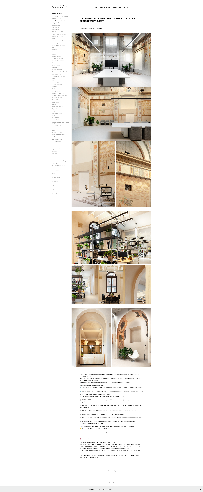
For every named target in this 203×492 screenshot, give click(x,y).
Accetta (103, 489)
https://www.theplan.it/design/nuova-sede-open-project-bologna (106, 414)
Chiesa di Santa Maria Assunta (59, 72)
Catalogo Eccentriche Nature (59, 95)
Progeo (53, 78)
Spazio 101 (54, 49)
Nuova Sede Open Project (58, 20)
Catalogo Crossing (56, 56)
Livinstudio (54, 151)
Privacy (53, 185)
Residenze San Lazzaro (57, 36)
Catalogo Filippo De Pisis (58, 93)
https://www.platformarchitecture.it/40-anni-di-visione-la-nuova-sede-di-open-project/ (112, 411)
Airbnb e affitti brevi (57, 139)
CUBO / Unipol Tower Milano (59, 34)
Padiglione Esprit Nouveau (58, 76)
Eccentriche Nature (57, 120)
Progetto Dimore (56, 67)
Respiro (53, 38)
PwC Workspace (56, 25)
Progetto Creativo (56, 149)
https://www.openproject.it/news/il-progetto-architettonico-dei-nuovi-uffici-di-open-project (117, 387)
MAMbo (54, 54)
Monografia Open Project (58, 45)
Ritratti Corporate (56, 146)
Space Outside (55, 117)
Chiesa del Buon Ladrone (58, 100)
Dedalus (54, 104)
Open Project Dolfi (56, 74)
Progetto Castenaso (57, 113)
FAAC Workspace (56, 27)
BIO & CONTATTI (56, 170)
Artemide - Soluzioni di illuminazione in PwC (57, 83)
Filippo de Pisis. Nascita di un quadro (61, 40)
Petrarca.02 (54, 86)
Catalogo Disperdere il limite (59, 58)
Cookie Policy (55, 181)
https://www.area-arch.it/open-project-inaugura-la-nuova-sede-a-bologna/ (105, 396)
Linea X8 (54, 80)
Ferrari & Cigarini (56, 43)
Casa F (53, 137)
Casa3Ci (54, 111)
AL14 (53, 63)
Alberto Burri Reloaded (57, 106)
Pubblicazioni (55, 29)
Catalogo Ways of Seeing (58, 60)
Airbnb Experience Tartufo (58, 165)
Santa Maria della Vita (57, 69)
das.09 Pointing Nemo (57, 126)
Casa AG (54, 115)
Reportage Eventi (56, 158)
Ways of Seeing (55, 109)
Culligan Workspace (57, 23)
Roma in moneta (56, 128)
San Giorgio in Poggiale (57, 97)
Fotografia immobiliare (58, 141)
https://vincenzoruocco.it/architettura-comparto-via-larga (97, 428)
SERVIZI (53, 174)
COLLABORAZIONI (56, 177)
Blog (53, 189)
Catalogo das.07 (56, 91)
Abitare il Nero (55, 130)
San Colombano (56, 65)
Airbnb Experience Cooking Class (60, 161)
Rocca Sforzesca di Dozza (58, 134)
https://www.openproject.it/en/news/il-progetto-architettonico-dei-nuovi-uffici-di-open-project (117, 391)
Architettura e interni (57, 13)
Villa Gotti (54, 89)
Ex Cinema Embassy (57, 132)
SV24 (53, 52)
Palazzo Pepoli (55, 102)
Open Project (55, 153)
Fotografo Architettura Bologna (60, 16)
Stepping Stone (55, 163)
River (53, 47)
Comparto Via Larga (57, 18)
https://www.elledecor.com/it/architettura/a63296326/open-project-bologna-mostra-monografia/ (115, 418)
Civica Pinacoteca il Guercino (59, 32)
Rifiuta (109, 489)
